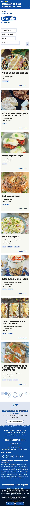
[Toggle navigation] (28, 7)
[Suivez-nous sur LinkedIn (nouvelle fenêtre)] (7, 456)
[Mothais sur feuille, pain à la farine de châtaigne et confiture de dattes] (15, 100)
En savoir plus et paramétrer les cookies (15, 500)
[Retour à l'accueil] (6, 2)
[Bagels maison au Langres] (15, 182)
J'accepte (20, 503)
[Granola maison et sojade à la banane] (15, 265)
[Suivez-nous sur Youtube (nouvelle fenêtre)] (12, 456)
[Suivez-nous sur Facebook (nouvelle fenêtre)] (2, 456)
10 (17, 396)
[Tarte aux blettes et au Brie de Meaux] (15, 59)
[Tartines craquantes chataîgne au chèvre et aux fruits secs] (15, 308)
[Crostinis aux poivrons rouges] (15, 142)
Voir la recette (23, 85)
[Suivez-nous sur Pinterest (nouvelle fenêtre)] (22, 456)
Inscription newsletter (16, 421)
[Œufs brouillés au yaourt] (15, 223)
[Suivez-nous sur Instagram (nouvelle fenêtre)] (17, 456)
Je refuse (10, 503)
